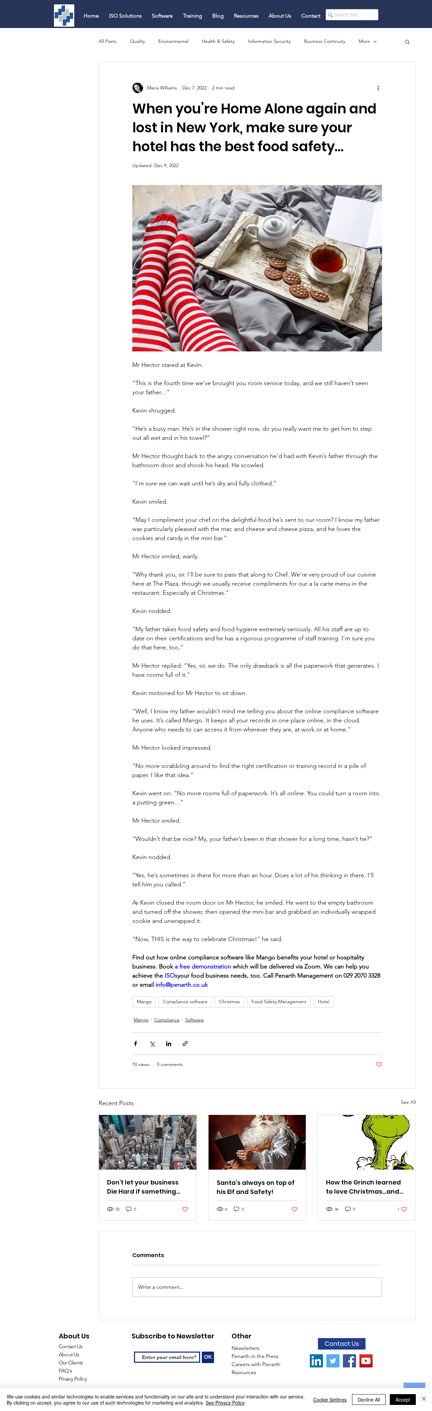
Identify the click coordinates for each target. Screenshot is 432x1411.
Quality (137, 41)
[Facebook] (349, 1360)
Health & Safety (218, 41)
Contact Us (70, 1346)
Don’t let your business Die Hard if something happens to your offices (145, 1187)
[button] (407, 41)
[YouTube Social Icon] (366, 1360)
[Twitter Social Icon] (333, 1360)
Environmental (173, 41)
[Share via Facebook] (135, 1043)
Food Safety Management (278, 1002)
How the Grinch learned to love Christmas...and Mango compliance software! (363, 1187)
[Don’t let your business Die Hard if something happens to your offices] (147, 1142)
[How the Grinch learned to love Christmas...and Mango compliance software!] (366, 1142)
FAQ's (66, 1370)
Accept (403, 1399)
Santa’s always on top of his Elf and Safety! (256, 1187)
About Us (69, 1354)
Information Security (269, 41)
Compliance (167, 1020)
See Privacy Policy (225, 1402)
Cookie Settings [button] (330, 1399)
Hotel (323, 1002)
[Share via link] (185, 1043)
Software (194, 1020)
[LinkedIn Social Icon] (316, 1360)
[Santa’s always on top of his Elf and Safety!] (257, 1142)
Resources (245, 1372)
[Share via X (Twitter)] (152, 1043)
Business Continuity (324, 41)
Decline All (369, 1399)
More (364, 41)
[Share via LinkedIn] (168, 1043)
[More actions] (378, 88)
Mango (144, 1002)
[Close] (424, 1399)
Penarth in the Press (255, 1356)
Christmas (229, 1002)
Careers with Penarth (256, 1364)
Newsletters (246, 1348)
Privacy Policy (73, 1379)
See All (408, 1102)
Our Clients (71, 1362)
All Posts (107, 41)
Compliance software (185, 1002)
